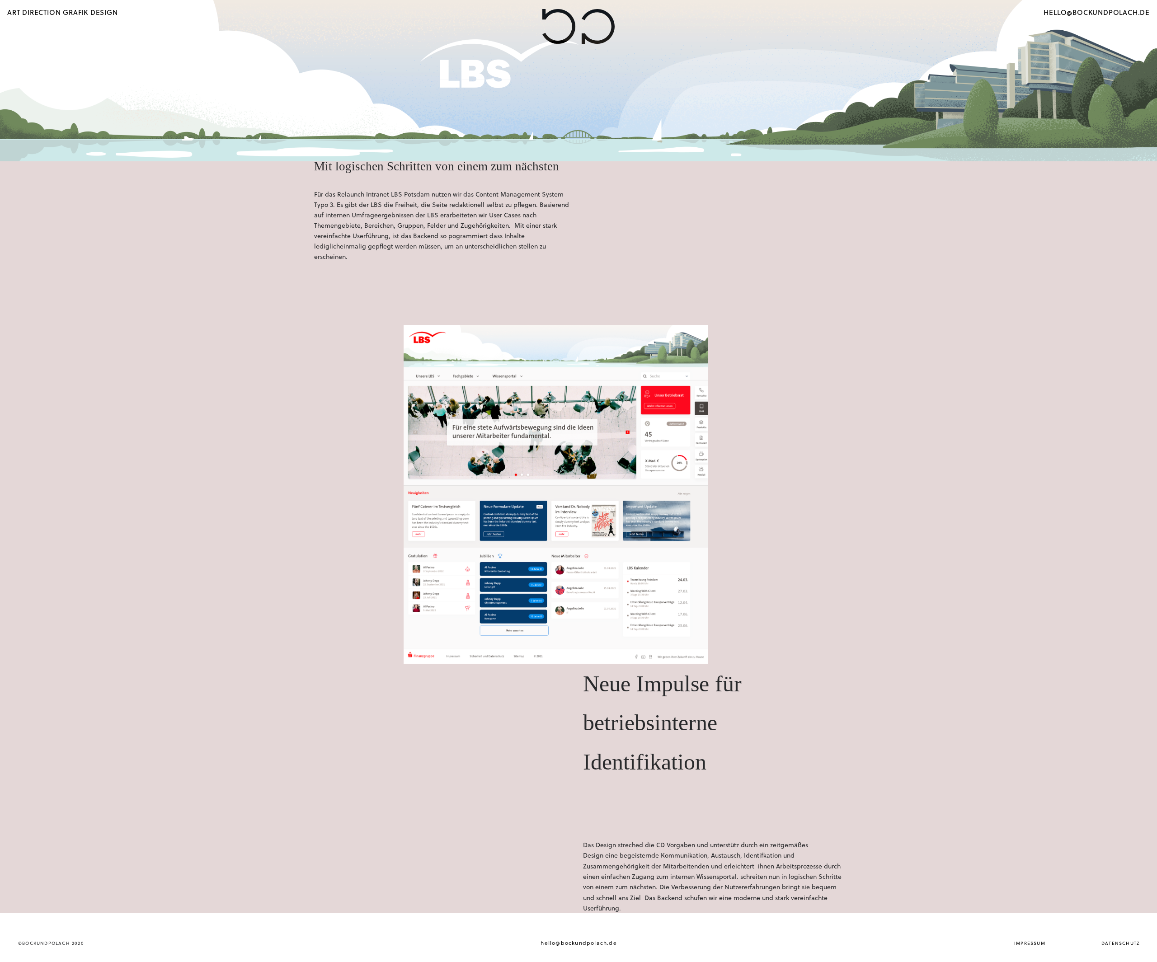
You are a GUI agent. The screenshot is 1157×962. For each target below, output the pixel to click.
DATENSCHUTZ (1120, 943)
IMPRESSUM (1029, 943)
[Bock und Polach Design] (578, 27)
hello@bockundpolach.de (578, 943)
